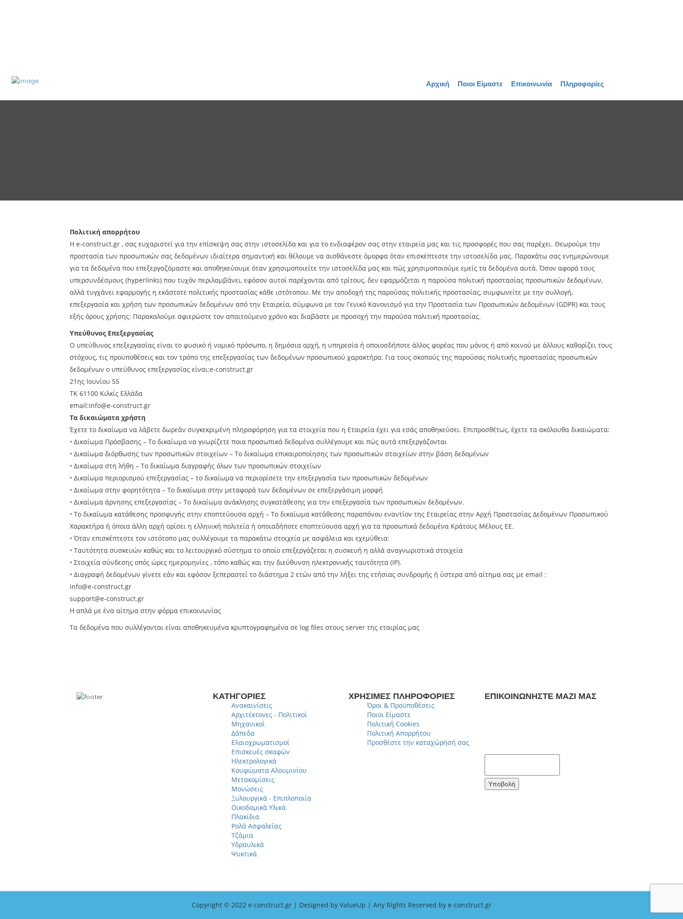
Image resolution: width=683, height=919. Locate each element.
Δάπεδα (243, 733)
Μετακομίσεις (253, 779)
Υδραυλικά (247, 844)
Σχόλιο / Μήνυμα (519, 748)
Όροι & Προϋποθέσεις (400, 705)
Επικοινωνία (531, 84)
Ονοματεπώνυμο (520, 706)
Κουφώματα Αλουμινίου (269, 770)
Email (498, 726)
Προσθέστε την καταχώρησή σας (418, 742)
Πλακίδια (245, 816)
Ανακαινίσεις (251, 705)
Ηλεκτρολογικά (253, 761)
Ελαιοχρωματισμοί (260, 742)
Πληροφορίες (582, 84)
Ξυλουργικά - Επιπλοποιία (271, 798)
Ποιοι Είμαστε (480, 84)
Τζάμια (242, 835)
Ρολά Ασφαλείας (256, 826)
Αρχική (437, 84)
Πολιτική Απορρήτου (399, 733)
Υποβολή (501, 784)
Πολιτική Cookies (393, 723)
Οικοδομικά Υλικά (258, 807)
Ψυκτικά (244, 853)
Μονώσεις (247, 788)
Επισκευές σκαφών (260, 751)
